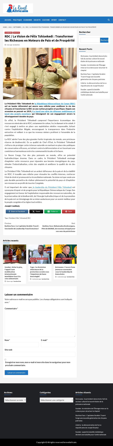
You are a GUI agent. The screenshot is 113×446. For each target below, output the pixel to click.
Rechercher (84, 32)
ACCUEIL (8, 20)
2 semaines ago (36, 279)
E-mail (44, 340)
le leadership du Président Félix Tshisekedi (52, 187)
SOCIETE (37, 20)
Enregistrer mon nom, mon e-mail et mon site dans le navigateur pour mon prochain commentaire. (37, 363)
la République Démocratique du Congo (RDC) (55, 103)
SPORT (54, 20)
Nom (7, 340)
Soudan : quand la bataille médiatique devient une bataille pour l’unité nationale (94, 92)
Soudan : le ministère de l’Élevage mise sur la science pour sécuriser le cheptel (94, 67)
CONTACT (62, 20)
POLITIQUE (17, 20)
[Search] (108, 20)
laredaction (16, 45)
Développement (42, 258)
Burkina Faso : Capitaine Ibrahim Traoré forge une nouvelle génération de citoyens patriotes (93, 76)
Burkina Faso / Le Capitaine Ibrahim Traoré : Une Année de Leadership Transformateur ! (22, 226)
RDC (29, 218)
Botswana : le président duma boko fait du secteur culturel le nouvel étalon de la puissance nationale (94, 58)
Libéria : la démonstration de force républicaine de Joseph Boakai (93, 84)
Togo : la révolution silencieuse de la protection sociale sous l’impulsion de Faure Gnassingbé (39, 271)
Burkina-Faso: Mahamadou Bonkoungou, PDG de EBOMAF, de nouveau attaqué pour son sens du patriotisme (58, 227)
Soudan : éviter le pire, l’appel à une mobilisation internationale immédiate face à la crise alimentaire (13, 273)
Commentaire (11, 308)
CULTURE (46, 20)
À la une (7, 261)
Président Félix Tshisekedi (18, 218)
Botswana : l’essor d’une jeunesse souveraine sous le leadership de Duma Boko (65, 270)
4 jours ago (10, 281)
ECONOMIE (28, 20)
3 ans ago (9, 45)
